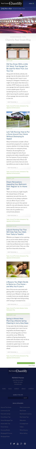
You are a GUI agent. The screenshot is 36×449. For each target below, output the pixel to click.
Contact (31, 389)
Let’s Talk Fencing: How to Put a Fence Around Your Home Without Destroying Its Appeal (17, 135)
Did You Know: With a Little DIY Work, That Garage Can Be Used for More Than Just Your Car (17, 67)
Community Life (5, 410)
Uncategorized (24, 423)
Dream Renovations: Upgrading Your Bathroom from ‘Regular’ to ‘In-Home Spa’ (16, 185)
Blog (10, 389)
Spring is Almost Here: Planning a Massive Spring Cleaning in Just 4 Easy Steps (17, 320)
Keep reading (12, 102)
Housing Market (5, 430)
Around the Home (14, 106)
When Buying (24, 430)
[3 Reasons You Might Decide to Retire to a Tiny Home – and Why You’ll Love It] (17, 276)
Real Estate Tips (24, 417)
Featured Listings (5, 414)
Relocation (23, 420)
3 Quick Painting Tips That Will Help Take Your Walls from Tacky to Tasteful (16, 232)
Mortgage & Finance (6, 433)
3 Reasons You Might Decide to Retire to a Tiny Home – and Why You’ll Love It (17, 284)
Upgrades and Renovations (13, 108)
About (24, 389)
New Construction (25, 407)
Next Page (32, 365)
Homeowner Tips (24, 106)
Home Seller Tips (5, 423)
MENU (30, 3)
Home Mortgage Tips (7, 420)
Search (16, 389)
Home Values (4, 427)
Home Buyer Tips (5, 417)
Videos (22, 427)
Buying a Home (24, 308)
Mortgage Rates (5, 436)
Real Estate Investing (25, 414)
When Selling (23, 433)
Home (4, 389)
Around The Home (6, 407)
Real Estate (23, 410)
